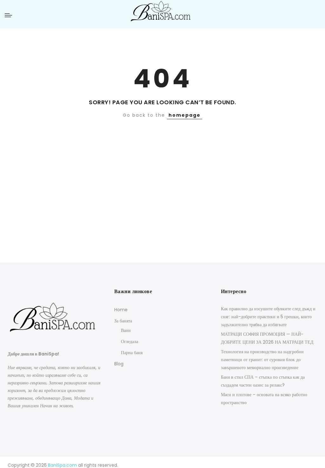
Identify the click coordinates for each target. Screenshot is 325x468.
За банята (123, 321)
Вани (126, 330)
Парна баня (132, 352)
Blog (118, 364)
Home (121, 309)
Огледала (129, 341)
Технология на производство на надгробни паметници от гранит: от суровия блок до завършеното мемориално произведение (262, 359)
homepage (185, 115)
